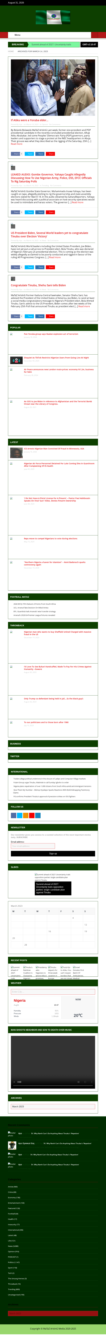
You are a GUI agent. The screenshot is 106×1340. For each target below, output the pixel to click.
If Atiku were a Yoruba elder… (29, 120)
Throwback (12, 1284)
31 (61, 944)
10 (61, 924)
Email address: (17, 842)
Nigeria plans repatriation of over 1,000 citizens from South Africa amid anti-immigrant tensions (52, 786)
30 (49, 944)
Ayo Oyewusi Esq (26, 1143)
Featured (11, 1208)
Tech (10, 1273)
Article (10, 1186)
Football (11, 1213)
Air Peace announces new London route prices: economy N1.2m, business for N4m (59, 370)
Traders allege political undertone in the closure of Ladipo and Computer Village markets (50, 778)
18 (73, 931)
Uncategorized (14, 1294)
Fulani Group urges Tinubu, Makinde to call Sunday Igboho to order (41, 782)
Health (11, 1219)
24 (61, 938)
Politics (11, 1262)
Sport (10, 1267)
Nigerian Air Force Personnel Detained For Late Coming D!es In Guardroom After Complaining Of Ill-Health (59, 464)
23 (49, 938)
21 (25, 938)
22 (37, 938)
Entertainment (14, 1203)
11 (73, 924)
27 (13, 944)
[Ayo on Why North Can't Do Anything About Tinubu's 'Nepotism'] (12, 1134)
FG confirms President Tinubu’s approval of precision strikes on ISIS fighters (44, 796)
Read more (17, 143)
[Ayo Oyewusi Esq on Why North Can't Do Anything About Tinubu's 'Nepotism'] (12, 1145)
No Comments (54, 124)
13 (13, 931)
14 (25, 931)
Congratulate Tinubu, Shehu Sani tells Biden (38, 285)
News (44, 240)
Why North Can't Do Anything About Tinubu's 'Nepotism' (56, 1133)
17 (61, 931)
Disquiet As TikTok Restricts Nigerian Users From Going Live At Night (56, 357)
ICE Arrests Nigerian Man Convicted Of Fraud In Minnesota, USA (54, 448)
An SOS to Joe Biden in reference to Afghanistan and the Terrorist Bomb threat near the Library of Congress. (58, 402)
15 (37, 931)
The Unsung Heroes (16, 1278)
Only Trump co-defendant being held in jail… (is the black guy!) (53, 698)
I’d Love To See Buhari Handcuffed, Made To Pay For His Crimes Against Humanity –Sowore (58, 667)
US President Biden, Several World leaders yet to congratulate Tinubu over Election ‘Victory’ (49, 234)
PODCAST (12, 1257)
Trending (45, 185)
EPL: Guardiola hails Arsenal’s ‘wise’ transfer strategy (35, 611)
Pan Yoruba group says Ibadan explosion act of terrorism (51, 334)
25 (73, 938)
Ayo (20, 124)
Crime (10, 1192)
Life (9, 1240)
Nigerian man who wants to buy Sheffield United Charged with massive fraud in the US (57, 633)
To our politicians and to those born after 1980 (46, 722)
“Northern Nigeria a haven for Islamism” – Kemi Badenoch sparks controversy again (54, 563)
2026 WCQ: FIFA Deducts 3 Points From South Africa (35, 604)
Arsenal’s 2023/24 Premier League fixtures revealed (34, 615)
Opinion (45, 124)
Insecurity (12, 1224)
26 (85, 938)
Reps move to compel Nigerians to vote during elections (50, 538)
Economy (12, 1197)
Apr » (20, 949)
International (13, 1230)
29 (37, 944)
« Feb (13, 949)
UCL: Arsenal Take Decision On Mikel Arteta (31, 607)
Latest (10, 1235)
